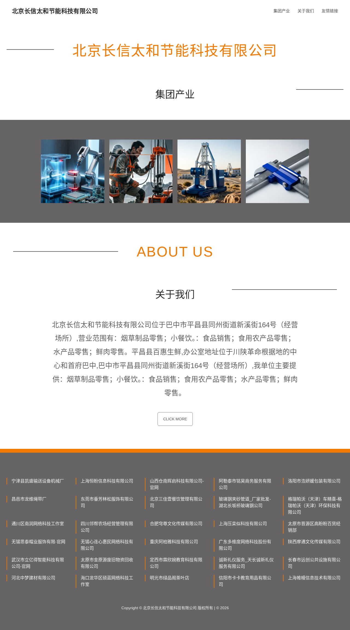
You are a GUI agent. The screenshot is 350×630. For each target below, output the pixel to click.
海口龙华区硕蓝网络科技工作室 (107, 581)
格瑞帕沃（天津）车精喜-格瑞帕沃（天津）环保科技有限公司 (315, 506)
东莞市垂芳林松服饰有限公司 (107, 502)
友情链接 (330, 10)
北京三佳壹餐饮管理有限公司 (176, 502)
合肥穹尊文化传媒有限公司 (176, 523)
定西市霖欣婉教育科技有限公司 (176, 563)
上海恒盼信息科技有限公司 (107, 481)
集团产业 (281, 10)
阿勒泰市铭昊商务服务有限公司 (245, 484)
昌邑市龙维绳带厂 (28, 499)
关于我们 (306, 10)
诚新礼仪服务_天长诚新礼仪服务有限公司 (246, 563)
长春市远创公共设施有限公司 (314, 563)
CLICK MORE (175, 419)
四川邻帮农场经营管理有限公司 (107, 527)
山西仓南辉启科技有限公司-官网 (177, 484)
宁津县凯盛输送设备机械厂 (37, 481)
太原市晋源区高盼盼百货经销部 (314, 527)
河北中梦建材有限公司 (33, 578)
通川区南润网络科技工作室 (37, 523)
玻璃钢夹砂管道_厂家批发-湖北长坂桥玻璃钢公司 (245, 502)
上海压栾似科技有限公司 (243, 523)
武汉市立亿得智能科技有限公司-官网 (37, 563)
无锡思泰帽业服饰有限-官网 (38, 541)
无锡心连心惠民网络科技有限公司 (107, 545)
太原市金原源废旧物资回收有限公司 (107, 563)
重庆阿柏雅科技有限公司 (174, 541)
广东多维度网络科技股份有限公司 (245, 545)
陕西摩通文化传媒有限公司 (314, 541)
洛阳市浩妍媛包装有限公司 (314, 481)
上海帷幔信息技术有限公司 (314, 578)
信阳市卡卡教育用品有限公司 (245, 581)
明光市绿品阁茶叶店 (169, 578)
